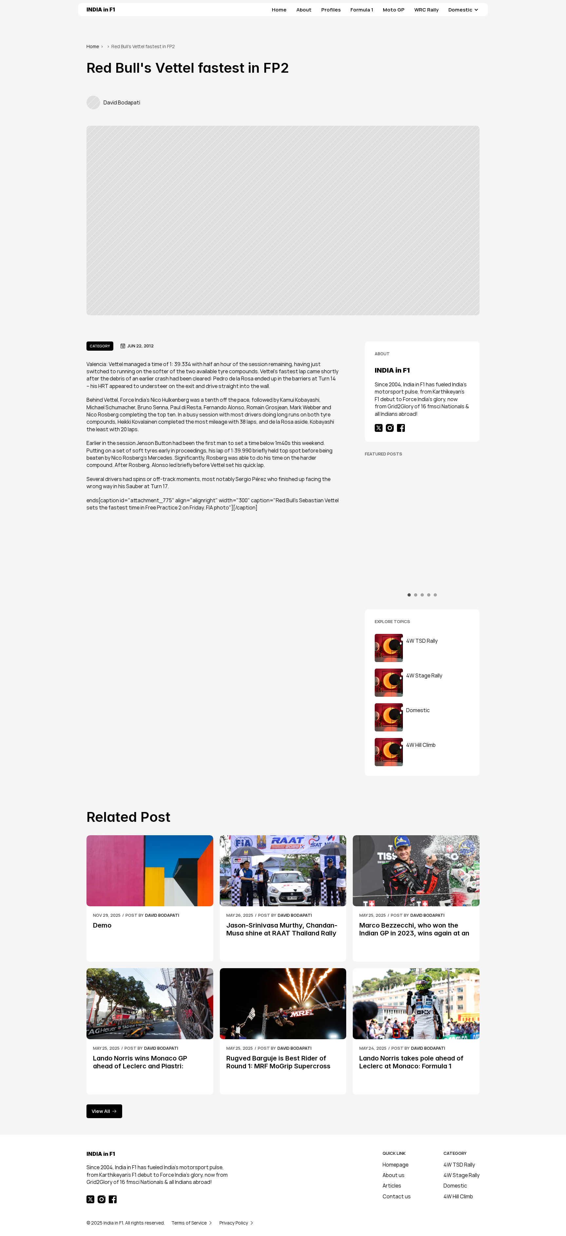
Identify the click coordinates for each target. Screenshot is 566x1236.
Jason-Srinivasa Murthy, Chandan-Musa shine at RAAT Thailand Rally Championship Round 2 (282, 933)
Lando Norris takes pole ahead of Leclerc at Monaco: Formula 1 (412, 1062)
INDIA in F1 (100, 9)
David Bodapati (162, 915)
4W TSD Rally (459, 1164)
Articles (392, 1185)
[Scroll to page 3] (422, 595)
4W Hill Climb (458, 1196)
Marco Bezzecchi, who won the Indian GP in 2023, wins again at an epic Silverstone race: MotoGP (415, 933)
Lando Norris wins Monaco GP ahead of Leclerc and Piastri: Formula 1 (141, 1066)
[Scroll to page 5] (434, 595)
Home (92, 46)
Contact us (397, 1196)
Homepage (395, 1164)
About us (394, 1175)
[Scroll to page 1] (409, 595)
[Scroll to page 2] (415, 595)
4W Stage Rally (461, 1175)
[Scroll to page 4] (428, 595)
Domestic (455, 1185)
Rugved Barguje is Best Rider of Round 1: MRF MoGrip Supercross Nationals (279, 1066)
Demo (102, 925)
